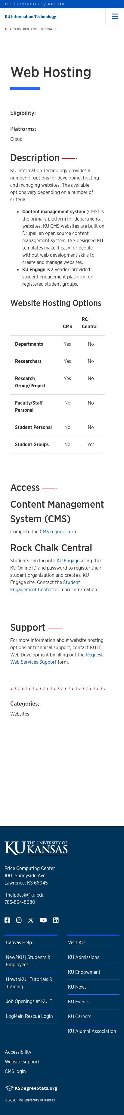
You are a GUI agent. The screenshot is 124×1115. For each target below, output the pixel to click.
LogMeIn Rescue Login (29, 1016)
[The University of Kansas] (36, 853)
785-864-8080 (20, 902)
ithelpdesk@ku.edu (25, 895)
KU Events (78, 1002)
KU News (77, 987)
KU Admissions (83, 957)
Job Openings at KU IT (29, 1001)
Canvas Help (19, 942)
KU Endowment (84, 972)
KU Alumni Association (92, 1031)
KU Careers (79, 1016)
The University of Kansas (36, 1100)
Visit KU (76, 942)
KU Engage (68, 561)
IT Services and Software (32, 29)
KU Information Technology (30, 16)
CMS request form (58, 532)
